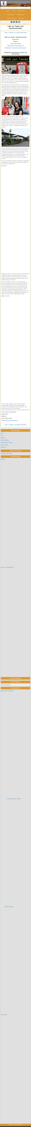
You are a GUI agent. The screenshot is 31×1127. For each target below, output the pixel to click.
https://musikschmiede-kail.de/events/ (17, 47)
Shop (13, 10)
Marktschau (21, 10)
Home (7, 10)
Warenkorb (3, 437)
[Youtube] (17, 22)
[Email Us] (19, 22)
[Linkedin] (14, 22)
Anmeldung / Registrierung (6, 453)
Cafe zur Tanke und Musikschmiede (15, 27)
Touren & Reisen (11, 18)
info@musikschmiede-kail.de (17, 45)
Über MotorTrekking (5, 440)
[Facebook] (11, 22)
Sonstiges (21, 18)
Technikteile (20, 14)
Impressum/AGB (4, 444)
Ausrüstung (10, 14)
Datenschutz (3, 447)
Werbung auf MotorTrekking (6, 442)
